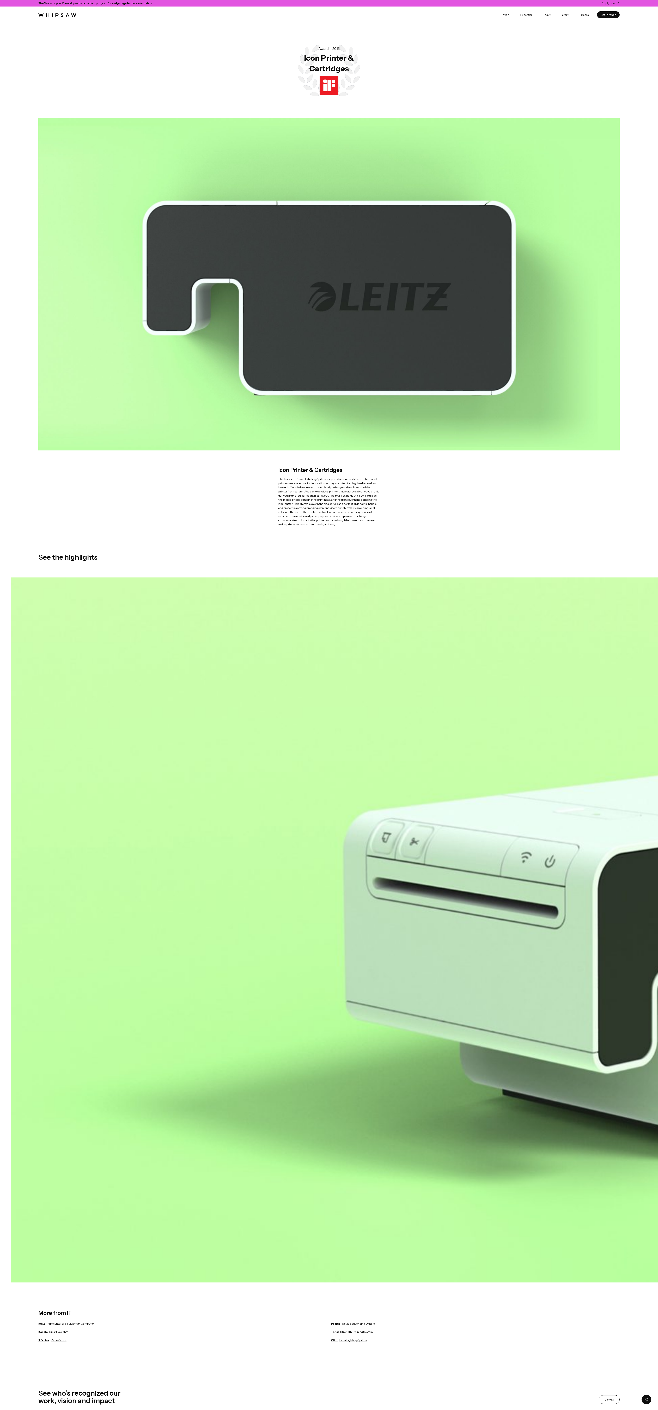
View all (609, 1399)
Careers (583, 14)
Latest (564, 14)
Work (506, 14)
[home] (57, 15)
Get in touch (608, 14)
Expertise (526, 14)
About (547, 14)
